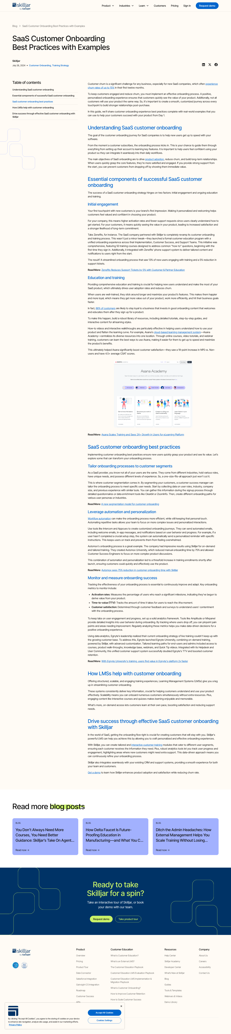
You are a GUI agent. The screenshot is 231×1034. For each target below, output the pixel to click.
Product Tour (82, 967)
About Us (203, 955)
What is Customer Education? (124, 955)
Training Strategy (60, 65)
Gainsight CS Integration (87, 984)
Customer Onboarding (40, 65)
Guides (168, 984)
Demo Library (171, 1002)
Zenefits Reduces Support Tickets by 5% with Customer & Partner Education (143, 269)
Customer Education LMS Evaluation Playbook (132, 973)
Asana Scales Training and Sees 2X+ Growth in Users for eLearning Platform (143, 434)
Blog (167, 978)
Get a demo (94, 772)
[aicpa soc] (15, 965)
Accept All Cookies (104, 1012)
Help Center (170, 955)
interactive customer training (146, 744)
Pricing (174, 5)
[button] (108, 5)
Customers (160, 5)
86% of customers (106, 308)
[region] (64, 1016)
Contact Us (204, 973)
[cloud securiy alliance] (24, 965)
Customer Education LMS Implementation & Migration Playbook (131, 980)
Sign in (187, 5)
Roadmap (80, 990)
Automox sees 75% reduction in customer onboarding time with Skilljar (140, 570)
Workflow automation (99, 518)
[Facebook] (216, 64)
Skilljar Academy (172, 961)
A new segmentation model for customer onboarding (130, 504)
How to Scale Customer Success (126, 999)
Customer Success (85, 996)
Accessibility (205, 967)
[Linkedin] (203, 64)
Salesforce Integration (86, 978)
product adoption (154, 159)
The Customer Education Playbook (127, 967)
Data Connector (83, 973)
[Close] (121, 1006)
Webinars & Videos (173, 996)
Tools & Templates (173, 990)
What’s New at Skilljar (175, 973)
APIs (78, 1002)
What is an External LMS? (122, 961)
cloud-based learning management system (177, 332)
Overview (80, 955)
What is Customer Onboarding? (125, 988)
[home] (21, 6)
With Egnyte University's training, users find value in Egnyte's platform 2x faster (145, 661)
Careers (202, 961)
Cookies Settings (104, 1020)
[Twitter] (209, 64)
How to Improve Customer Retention (128, 993)
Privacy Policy (15, 1024)
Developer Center (173, 967)
